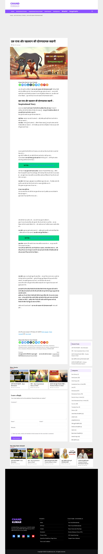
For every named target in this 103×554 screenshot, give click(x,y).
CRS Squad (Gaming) (73, 535)
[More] (47, 85)
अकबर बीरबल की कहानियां (76, 413)
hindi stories (45, 345)
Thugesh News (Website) (74, 538)
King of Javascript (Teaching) (74, 528)
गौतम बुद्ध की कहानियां (73, 11)
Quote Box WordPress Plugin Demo (48, 538)
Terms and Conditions (45, 541)
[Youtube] (33, 536)
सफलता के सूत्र (75, 436)
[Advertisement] (39, 27)
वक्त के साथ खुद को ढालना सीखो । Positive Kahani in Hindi (80, 354)
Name (13, 421)
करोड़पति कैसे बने (75, 420)
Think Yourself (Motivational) (74, 525)
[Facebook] (22, 85)
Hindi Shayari (47, 11)
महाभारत (73, 430)
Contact (42, 528)
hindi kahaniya (30, 345)
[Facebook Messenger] (36, 85)
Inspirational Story (31, 347)
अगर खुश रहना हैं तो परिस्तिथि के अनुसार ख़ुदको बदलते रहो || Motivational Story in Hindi (27, 354)
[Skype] (39, 85)
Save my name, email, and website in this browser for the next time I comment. (33, 433)
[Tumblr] (30, 85)
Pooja (13, 45)
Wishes (73, 410)
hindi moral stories (38, 345)
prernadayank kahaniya (41, 348)
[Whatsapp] (20, 85)
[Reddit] (41, 85)
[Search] (92, 11)
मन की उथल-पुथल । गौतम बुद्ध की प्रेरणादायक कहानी (42, 165)
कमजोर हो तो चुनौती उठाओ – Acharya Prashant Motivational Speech (79, 363)
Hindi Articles (24, 345)
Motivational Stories (21, 11)
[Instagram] (23, 536)
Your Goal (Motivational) (73, 522)
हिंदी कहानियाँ (64, 11)
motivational (23, 348)
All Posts (42, 525)
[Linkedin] (28, 85)
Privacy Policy (43, 535)
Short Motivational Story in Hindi (79, 400)
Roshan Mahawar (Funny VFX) (75, 532)
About (41, 522)
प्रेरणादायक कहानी (50, 348)
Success (74, 403)
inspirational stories (22, 347)
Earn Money (74, 374)
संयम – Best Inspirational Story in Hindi (80, 351)
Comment (14, 402)
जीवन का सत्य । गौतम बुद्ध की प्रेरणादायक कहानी (42, 238)
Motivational (74, 390)
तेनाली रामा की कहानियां (76, 426)
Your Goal (28, 334)
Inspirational (51, 345)
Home (12, 11)
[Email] (33, 85)
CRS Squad (45, 332)
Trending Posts (75, 407)
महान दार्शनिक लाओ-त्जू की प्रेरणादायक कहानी (80, 359)
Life (72, 387)
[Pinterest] (44, 85)
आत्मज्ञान (73, 417)
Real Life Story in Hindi (77, 397)
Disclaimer (42, 532)
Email (41, 421)
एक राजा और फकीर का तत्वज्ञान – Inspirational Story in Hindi (49, 354)
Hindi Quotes (56, 11)
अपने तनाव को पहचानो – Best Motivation (80, 347)
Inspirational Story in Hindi (35, 11)
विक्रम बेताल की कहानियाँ (76, 433)
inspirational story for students (42, 347)
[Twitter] (25, 85)
